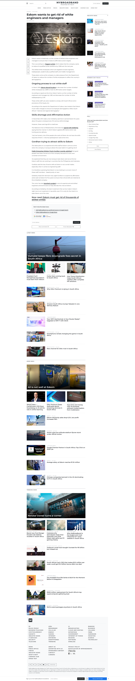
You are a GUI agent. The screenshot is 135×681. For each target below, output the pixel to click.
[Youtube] (43, 664)
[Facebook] (30, 664)
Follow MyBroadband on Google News (46, 212)
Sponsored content (56, 650)
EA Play (91, 131)
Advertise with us (56, 648)
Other (90, 142)
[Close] (108, 678)
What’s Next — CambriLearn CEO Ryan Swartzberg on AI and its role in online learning (36, 407)
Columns (91, 630)
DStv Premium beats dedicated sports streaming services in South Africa (54, 407)
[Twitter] (28, 62)
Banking (91, 626)
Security (49, 475)
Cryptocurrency (35, 632)
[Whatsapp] (36, 664)
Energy (29, 11)
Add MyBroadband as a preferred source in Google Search (52, 210)
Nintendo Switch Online (95, 140)
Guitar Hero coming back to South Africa (56, 277)
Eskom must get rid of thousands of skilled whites (55, 198)
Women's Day (98, 81)
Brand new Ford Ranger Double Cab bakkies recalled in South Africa (35, 534)
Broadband (53, 628)
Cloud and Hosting (75, 630)
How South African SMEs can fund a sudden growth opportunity (100, 33)
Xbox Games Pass (94, 124)
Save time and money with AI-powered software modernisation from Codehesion (75, 407)
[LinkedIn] (28, 66)
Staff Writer (31, 21)
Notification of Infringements (80, 648)
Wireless (71, 641)
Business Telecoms (36, 630)
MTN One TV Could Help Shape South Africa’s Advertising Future (100, 66)
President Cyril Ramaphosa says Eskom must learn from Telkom (35, 277)
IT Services (33, 637)
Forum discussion (67, 226)
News (39, 7)
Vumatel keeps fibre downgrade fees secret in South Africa (54, 257)
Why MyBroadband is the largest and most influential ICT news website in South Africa (75, 535)
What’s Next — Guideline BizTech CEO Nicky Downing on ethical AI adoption (101, 95)
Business (49, 302)
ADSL (50, 626)
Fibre (29, 253)
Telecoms (32, 641)
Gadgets (32, 634)
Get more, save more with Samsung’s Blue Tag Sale (101, 23)
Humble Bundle (93, 133)
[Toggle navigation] (27, 3)
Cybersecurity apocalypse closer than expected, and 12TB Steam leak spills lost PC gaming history (56, 536)
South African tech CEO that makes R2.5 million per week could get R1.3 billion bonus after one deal (65, 563)
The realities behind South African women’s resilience (101, 85)
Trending (52, 641)
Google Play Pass (93, 137)
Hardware (92, 634)
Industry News (64, 7)
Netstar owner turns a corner (44, 515)
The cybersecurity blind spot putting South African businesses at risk (100, 55)
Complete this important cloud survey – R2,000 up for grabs (101, 44)
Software (72, 639)
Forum (55, 7)
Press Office (47, 7)
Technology (50, 531)
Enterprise (72, 632)
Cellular (52, 630)
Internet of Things (75, 636)
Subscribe (105, 3)
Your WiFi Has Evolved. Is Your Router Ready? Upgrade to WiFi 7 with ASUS (63, 320)
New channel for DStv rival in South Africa (62, 348)
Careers (52, 654)
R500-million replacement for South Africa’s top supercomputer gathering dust (64, 593)
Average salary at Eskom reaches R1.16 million (63, 462)
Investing (92, 636)
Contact (52, 652)
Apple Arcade (92, 135)
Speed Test (94, 7)
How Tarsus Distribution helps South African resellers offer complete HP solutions (75, 278)
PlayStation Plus (93, 126)
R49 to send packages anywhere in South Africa (64, 607)
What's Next (74, 7)
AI (69, 626)
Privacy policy (74, 646)
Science (91, 637)
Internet (52, 636)
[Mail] (28, 72)
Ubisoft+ (91, 128)
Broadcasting (51, 287)
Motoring (49, 430)
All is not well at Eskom (41, 387)
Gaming (49, 274)
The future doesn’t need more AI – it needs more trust (100, 106)
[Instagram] (47, 664)
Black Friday (34, 628)
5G (29, 626)
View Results (98, 149)
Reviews (71, 637)
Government (50, 590)
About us (52, 646)
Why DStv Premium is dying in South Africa (63, 289)
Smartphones (50, 332)
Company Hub (85, 7)
